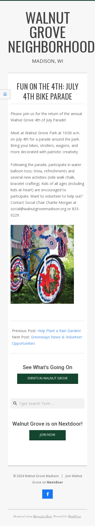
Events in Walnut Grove (48, 378)
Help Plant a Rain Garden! (59, 330)
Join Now (47, 434)
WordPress (74, 516)
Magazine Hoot (42, 516)
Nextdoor (55, 482)
